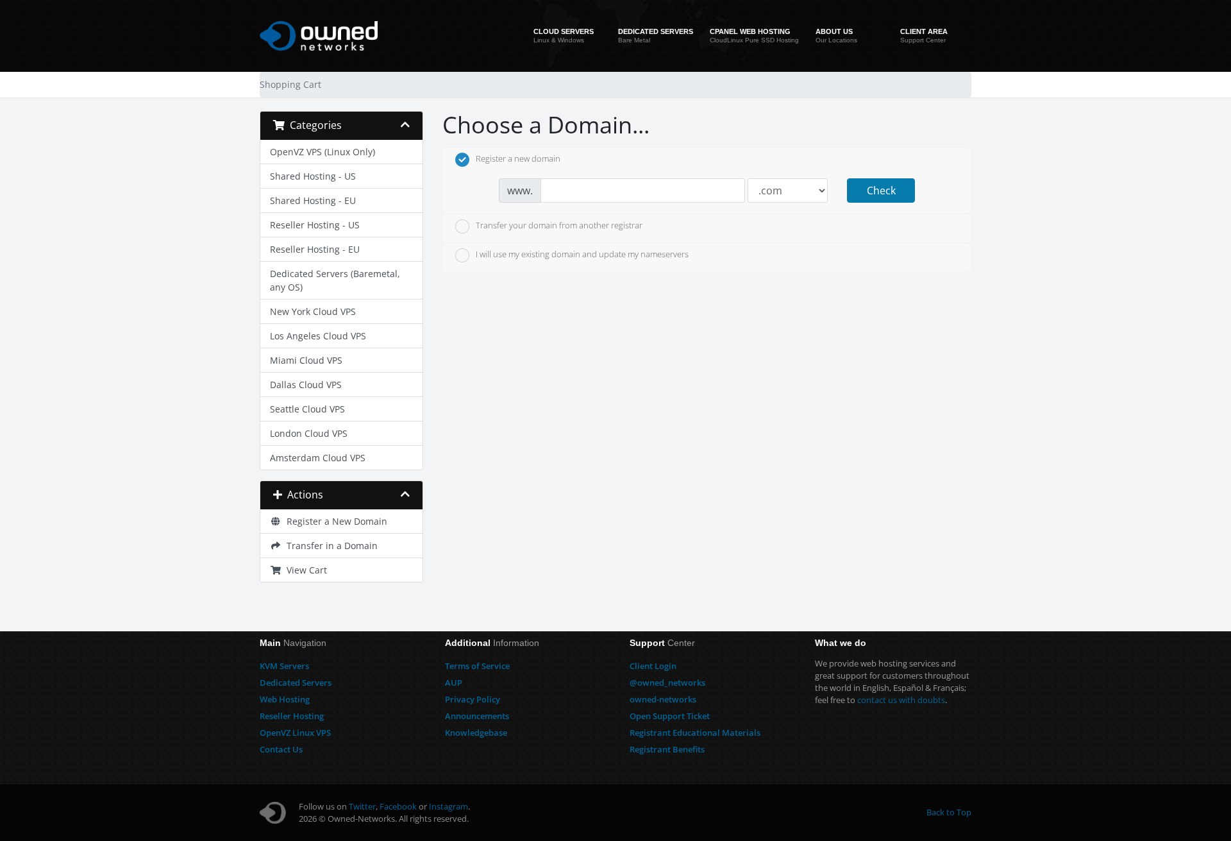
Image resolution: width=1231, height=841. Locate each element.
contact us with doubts (901, 700)
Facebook (398, 806)
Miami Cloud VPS (306, 360)
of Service (477, 666)
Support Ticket (670, 716)
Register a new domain (518, 159)
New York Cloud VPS (313, 311)
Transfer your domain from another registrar (559, 225)
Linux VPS (295, 732)
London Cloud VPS (309, 433)
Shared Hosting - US (313, 176)
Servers (284, 666)
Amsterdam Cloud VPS (317, 458)
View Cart (304, 570)
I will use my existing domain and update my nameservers (582, 254)
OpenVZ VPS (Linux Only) (322, 152)
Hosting (285, 699)
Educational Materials (695, 732)
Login (653, 666)
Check (881, 190)
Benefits (667, 749)
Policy (472, 699)
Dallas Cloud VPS (306, 384)
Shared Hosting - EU (313, 200)
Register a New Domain (334, 521)
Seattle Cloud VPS (307, 409)
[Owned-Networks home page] (319, 36)
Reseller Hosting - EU (315, 249)
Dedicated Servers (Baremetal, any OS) (335, 280)
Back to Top (948, 812)
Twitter (362, 806)
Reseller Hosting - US (315, 225)
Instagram (448, 806)
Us (281, 749)
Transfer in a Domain (329, 545)
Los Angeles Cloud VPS (318, 336)
